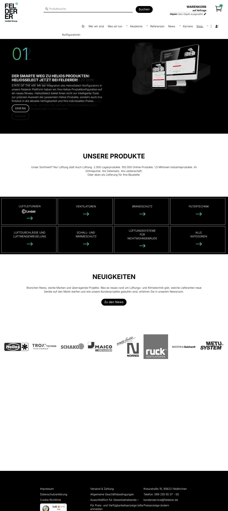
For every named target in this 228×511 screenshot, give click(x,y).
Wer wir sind (96, 26)
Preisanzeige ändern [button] (156, 505)
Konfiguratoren (71, 34)
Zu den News (114, 302)
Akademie (136, 26)
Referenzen (157, 26)
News (172, 26)
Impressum (47, 488)
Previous (8, 75)
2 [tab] (116, 131)
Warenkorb (196, 7)
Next (220, 75)
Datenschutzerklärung (53, 494)
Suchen (144, 9)
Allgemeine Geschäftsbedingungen (112, 494)
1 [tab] (111, 131)
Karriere (188, 26)
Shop (200, 26)
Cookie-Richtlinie (50, 499)
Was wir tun (115, 26)
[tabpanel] (114, 75)
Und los (20, 108)
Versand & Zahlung (102, 488)
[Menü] (65, 505)
